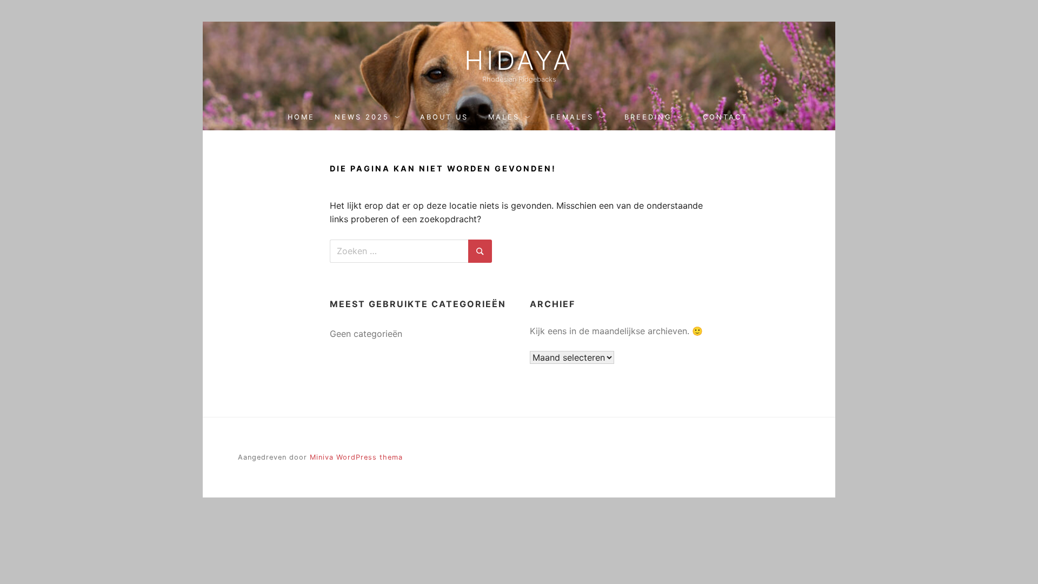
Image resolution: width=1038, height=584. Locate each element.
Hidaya (519, 61)
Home (301, 117)
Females (572, 117)
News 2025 (362, 117)
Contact (725, 117)
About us (444, 117)
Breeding (648, 117)
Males (504, 117)
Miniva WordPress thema (356, 457)
